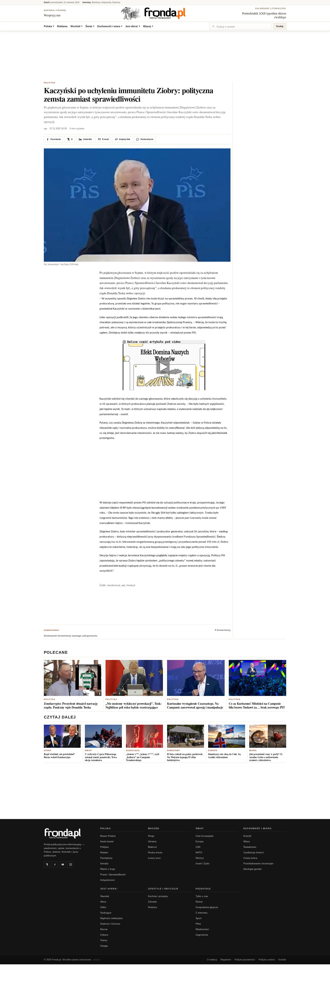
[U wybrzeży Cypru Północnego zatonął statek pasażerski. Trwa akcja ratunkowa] (103, 736)
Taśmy (103, 940)
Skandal (104, 896)
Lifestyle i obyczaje (163, 889)
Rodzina (152, 907)
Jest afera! (132, 26)
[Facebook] (55, 864)
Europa (212, 750)
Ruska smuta (155, 852)
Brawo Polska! (108, 836)
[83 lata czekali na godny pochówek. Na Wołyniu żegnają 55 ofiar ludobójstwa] (185, 736)
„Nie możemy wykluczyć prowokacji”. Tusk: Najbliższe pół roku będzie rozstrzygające (134, 705)
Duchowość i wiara (109, 26)
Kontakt (282, 959)
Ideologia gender (252, 869)
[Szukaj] (240, 26)
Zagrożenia (202, 934)
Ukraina (152, 841)
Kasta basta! (107, 841)
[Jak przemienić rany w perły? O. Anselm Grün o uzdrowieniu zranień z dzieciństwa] (267, 736)
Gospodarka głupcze (207, 907)
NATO (199, 852)
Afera (47, 750)
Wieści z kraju (107, 869)
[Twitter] (47, 864)
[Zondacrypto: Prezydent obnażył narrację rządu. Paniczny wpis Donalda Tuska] (72, 678)
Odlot (103, 907)
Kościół (247, 836)
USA (198, 847)
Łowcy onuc (154, 858)
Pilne (198, 923)
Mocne (104, 929)
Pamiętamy (173, 750)
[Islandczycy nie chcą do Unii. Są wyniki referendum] (226, 736)
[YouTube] (63, 864)
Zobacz (104, 934)
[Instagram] (71, 864)
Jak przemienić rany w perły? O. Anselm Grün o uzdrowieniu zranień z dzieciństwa (266, 757)
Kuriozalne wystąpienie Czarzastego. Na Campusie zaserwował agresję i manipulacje (195, 705)
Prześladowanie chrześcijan (258, 863)
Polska (49, 26)
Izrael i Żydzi (202, 863)
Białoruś (152, 847)
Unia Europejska (204, 836)
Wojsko (104, 852)
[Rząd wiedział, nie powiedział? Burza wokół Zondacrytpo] (62, 736)
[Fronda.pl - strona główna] (68, 833)
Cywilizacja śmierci (253, 852)
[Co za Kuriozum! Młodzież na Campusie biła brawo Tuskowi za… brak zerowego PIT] (257, 678)
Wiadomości (202, 929)
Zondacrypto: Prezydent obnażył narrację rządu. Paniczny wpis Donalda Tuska (70, 705)
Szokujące (133, 750)
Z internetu (201, 912)
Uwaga (104, 945)
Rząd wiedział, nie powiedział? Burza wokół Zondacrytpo (59, 755)
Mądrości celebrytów (111, 918)
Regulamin (226, 959)
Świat (89, 26)
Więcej (148, 26)
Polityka (49, 83)
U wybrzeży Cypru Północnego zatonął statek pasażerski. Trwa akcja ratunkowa (101, 757)
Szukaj (279, 26)
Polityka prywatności (244, 959)
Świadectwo (249, 847)
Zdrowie (152, 901)
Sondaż (104, 863)
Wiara (253, 750)
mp (45, 128)
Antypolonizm (107, 880)
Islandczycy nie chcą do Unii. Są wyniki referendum (224, 755)
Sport (198, 918)
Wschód (76, 26)
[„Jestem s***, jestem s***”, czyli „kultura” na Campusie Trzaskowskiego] (144, 736)
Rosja (151, 836)
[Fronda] (165, 13)
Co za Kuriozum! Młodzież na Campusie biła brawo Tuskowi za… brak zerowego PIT (257, 705)
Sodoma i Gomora (110, 923)
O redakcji (212, 959)
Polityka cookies (266, 959)
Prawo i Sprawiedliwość (113, 874)
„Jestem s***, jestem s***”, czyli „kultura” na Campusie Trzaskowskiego (142, 757)
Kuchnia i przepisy (158, 896)
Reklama (62, 26)
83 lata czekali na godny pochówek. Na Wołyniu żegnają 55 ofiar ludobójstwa (185, 757)
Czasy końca (250, 858)
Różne (199, 901)
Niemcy (200, 858)
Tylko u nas (202, 896)
